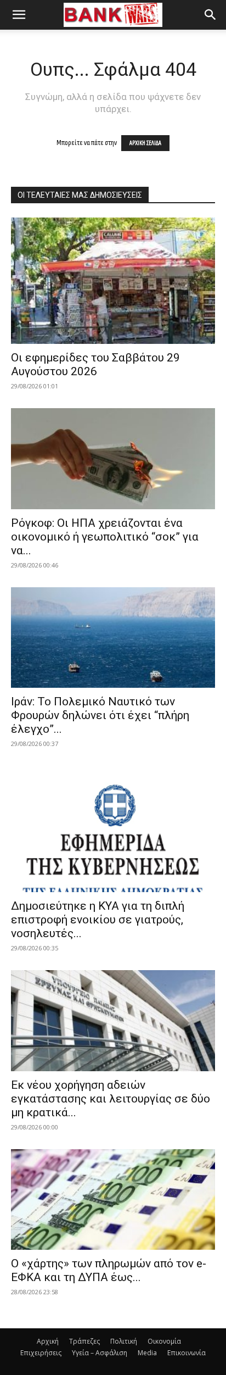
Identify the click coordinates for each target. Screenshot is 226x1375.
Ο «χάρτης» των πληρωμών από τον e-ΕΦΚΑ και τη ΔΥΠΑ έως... (108, 1270)
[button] (18, 15)
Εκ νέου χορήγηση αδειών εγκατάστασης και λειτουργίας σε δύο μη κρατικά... (110, 1098)
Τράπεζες (84, 1341)
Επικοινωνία (186, 1352)
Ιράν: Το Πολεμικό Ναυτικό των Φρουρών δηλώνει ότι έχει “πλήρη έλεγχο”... (100, 715)
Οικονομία (164, 1341)
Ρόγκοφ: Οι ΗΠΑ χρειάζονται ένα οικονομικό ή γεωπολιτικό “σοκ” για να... (105, 536)
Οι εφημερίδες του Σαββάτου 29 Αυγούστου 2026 (95, 364)
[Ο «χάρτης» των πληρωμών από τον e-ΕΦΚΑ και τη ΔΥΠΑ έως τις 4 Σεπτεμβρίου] (113, 1199)
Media (147, 1352)
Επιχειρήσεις (40, 1352)
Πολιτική (123, 1341)
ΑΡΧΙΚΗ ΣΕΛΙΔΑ (145, 143)
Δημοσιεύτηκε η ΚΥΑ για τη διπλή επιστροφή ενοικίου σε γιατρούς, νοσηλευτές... (97, 919)
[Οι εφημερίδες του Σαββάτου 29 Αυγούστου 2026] (113, 281)
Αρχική (48, 1341)
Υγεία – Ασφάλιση (99, 1352)
